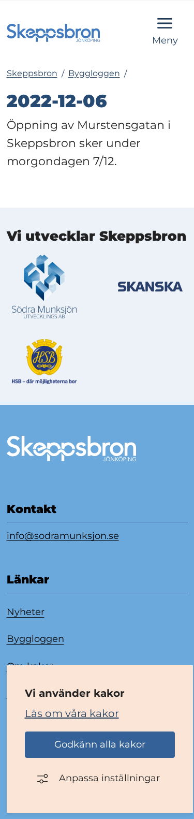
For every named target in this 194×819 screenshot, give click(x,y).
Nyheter (25, 612)
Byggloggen (94, 74)
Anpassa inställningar (109, 778)
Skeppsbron (32, 74)
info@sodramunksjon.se (63, 535)
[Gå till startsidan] (53, 33)
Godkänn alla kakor (99, 744)
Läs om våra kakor (72, 713)
